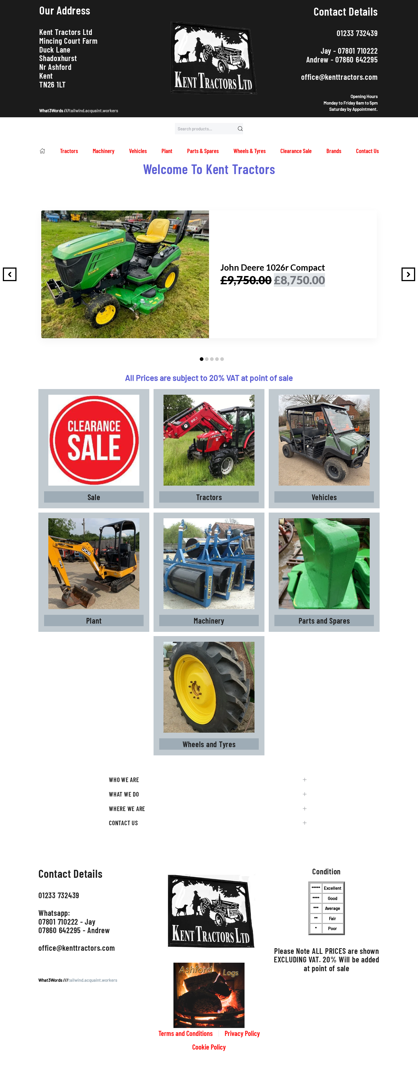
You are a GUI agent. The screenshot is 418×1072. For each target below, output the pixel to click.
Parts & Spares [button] (203, 150)
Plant (167, 150)
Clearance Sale (296, 150)
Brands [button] (333, 150)
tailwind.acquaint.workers (93, 110)
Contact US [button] (123, 822)
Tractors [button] (69, 150)
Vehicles (138, 150)
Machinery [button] (103, 150)
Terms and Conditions (185, 1033)
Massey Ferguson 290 (261, 267)
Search (240, 128)
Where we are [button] (127, 808)
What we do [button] (124, 794)
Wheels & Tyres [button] (249, 150)
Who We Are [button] (124, 779)
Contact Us (367, 150)
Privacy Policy (242, 1033)
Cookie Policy (209, 1046)
